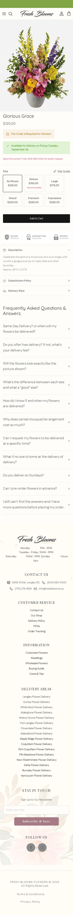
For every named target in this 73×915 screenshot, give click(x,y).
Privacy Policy (30, 902)
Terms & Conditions (30, 894)
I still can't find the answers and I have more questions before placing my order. (33, 504)
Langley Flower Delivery (36, 697)
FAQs (37, 626)
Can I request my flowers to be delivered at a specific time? (33, 441)
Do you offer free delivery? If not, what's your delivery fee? (32, 347)
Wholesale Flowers (36, 663)
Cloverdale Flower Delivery (36, 728)
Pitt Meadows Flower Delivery (36, 755)
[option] (36, 66)
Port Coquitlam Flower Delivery (36, 749)
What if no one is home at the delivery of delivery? (33, 459)
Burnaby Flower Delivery (36, 770)
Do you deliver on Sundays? (23, 475)
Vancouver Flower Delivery (36, 776)
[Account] (61, 14)
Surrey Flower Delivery (36, 702)
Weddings (36, 658)
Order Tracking (36, 631)
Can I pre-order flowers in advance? (30, 488)
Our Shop (36, 616)
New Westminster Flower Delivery (37, 760)
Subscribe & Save (36, 821)
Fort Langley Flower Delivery (36, 723)
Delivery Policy (36, 621)
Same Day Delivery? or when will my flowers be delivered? (29, 329)
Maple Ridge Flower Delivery (36, 739)
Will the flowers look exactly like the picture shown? (29, 366)
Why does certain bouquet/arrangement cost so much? (33, 422)
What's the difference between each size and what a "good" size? (33, 385)
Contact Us (36, 610)
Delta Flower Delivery (36, 765)
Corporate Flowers (37, 653)
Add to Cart (36, 218)
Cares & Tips (36, 674)
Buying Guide (36, 669)
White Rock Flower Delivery (36, 707)
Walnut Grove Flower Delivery (36, 718)
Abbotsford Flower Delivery (36, 734)
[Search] (12, 14)
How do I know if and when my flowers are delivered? (31, 403)
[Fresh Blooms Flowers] (36, 14)
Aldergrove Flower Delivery (36, 712)
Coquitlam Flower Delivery (36, 744)
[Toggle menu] (4, 14)
